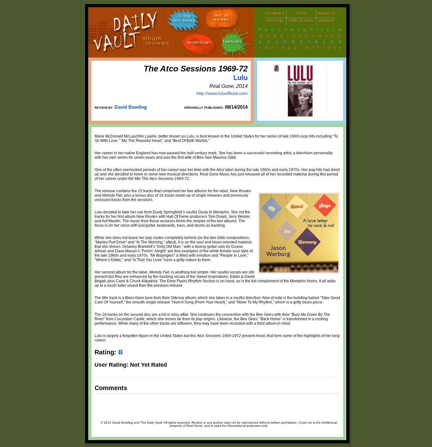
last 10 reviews (221, 18)
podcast (327, 21)
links (301, 14)
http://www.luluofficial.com (222, 93)
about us (326, 14)
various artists (302, 49)
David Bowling (130, 107)
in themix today (184, 19)
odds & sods (301, 21)
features (232, 42)
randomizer (198, 43)
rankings (275, 21)
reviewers (275, 14)
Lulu (240, 78)
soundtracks (303, 43)
